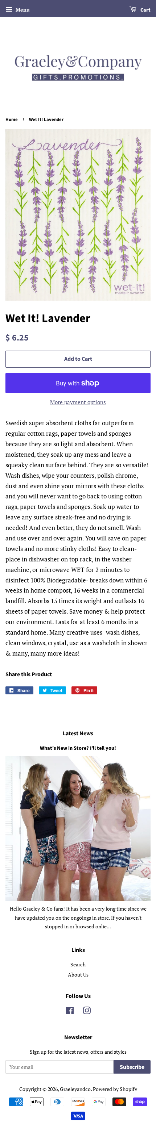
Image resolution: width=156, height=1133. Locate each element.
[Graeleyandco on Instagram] (87, 1011)
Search (78, 964)
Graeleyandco (75, 1089)
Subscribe (132, 1067)
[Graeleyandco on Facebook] (70, 1011)
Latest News (78, 733)
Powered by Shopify (115, 1089)
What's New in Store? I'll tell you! (78, 748)
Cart (145, 10)
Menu (22, 9)
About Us (78, 974)
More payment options (78, 402)
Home (11, 119)
